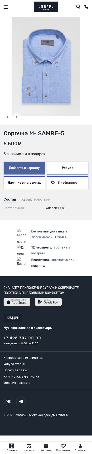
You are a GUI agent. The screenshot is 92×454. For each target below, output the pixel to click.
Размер (67, 168)
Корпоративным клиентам (24, 358)
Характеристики (35, 199)
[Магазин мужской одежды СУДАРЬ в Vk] (8, 401)
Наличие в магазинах (24, 183)
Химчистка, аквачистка (21, 376)
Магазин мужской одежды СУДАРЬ (42, 415)
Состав (10, 199)
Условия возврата (17, 383)
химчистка (59, 260)
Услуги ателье (14, 364)
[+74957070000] (86, 7)
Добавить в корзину (24, 168)
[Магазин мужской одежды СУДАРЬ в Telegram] (21, 401)
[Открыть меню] (6, 7)
